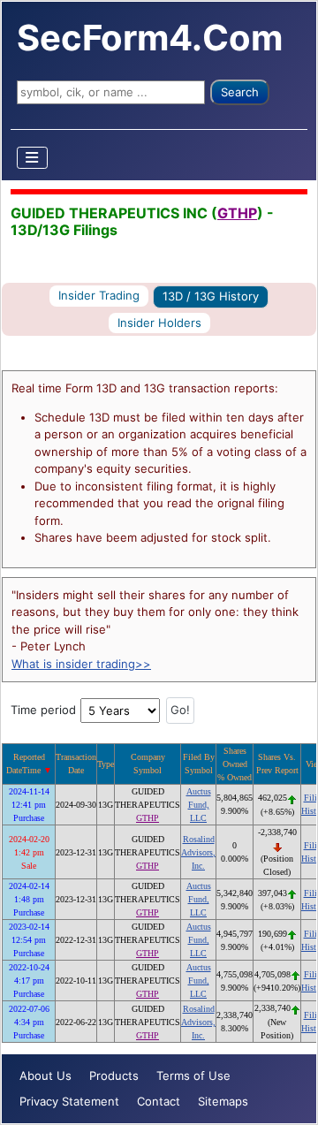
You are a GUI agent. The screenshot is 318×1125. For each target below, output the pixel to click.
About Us (45, 1075)
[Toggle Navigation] (33, 158)
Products (114, 1075)
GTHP (237, 213)
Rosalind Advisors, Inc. (198, 852)
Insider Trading (99, 295)
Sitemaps (223, 1101)
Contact (158, 1101)
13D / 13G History (211, 296)
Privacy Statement (69, 1101)
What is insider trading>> (81, 664)
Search (240, 92)
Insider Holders (159, 322)
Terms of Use (193, 1075)
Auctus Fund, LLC (198, 805)
